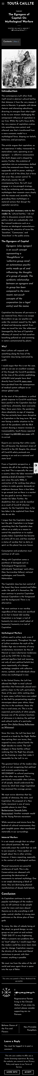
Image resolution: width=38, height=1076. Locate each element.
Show (16, 41)
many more (26, 381)
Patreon (17, 1014)
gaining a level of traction (13, 477)
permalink (18, 981)
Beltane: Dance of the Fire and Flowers (9, 1028)
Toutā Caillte (20, 3)
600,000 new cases (21, 434)
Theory (19, 11)
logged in (20, 1046)
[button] (3, 4)
